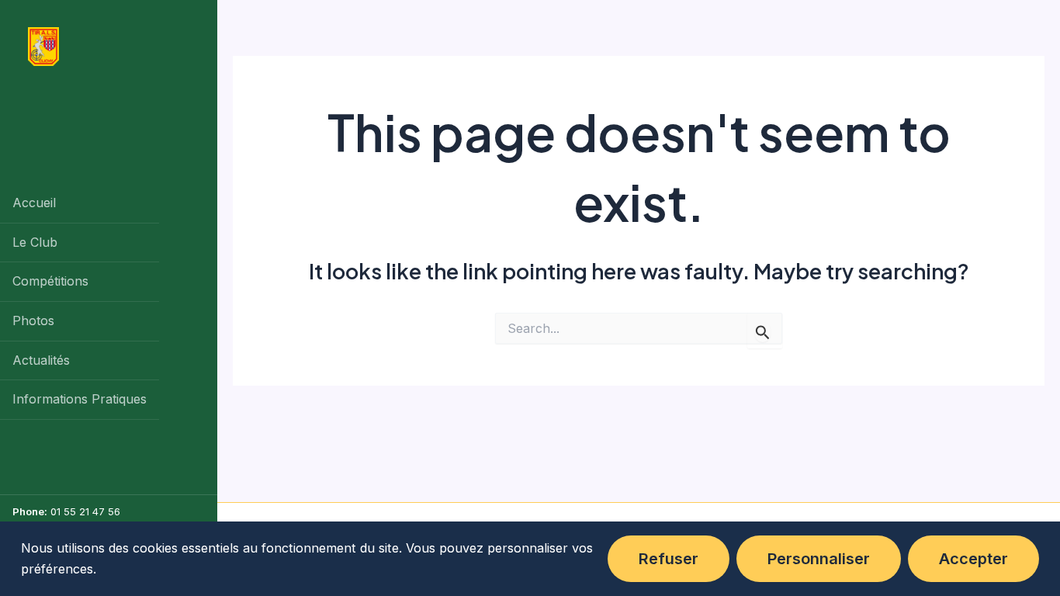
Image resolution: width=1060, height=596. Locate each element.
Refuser (668, 558)
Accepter (973, 558)
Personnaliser (818, 558)
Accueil (34, 202)
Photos (33, 320)
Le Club (34, 242)
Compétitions (50, 281)
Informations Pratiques (79, 399)
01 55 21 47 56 (85, 511)
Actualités (41, 360)
